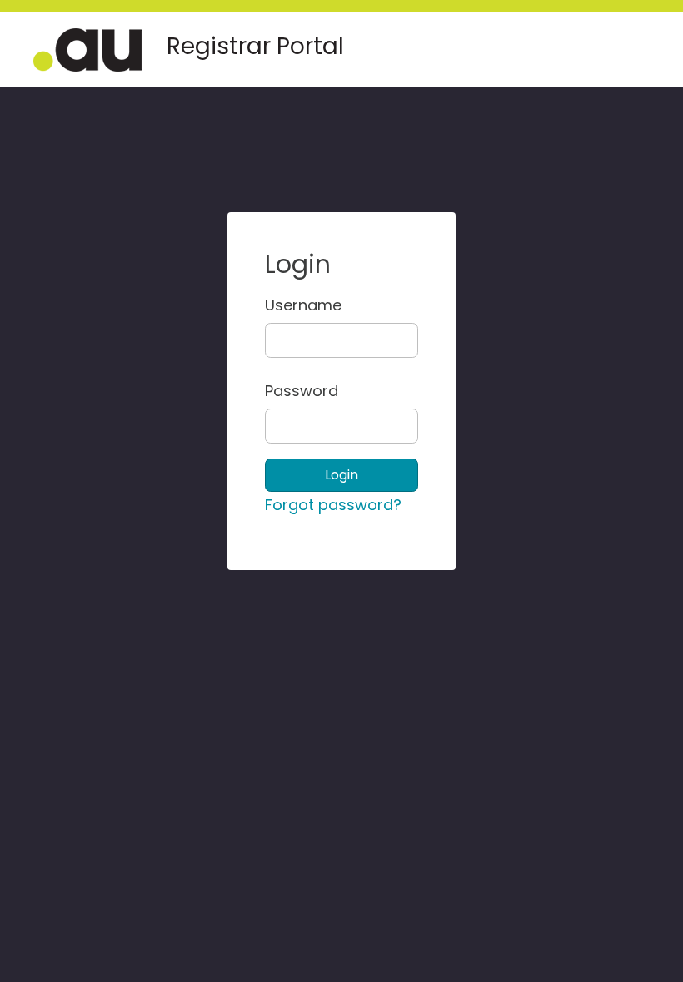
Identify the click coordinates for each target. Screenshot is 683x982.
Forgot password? (333, 504)
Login (341, 474)
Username (278, 305)
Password (278, 390)
